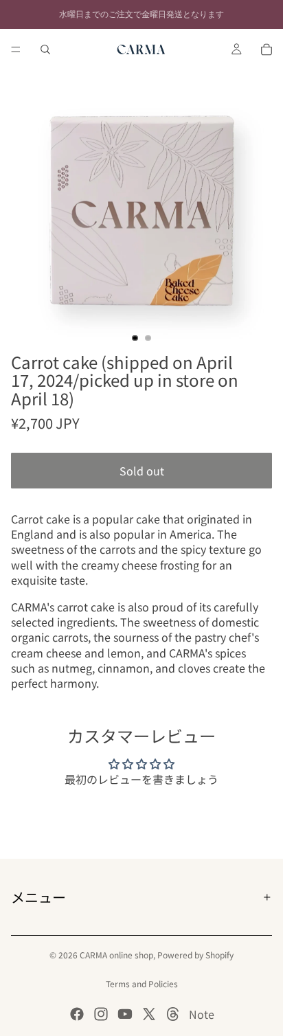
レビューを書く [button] (141, 817)
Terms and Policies (142, 983)
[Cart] (266, 49)
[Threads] (173, 1014)
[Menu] (16, 49)
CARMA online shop (116, 954)
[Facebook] (77, 1014)
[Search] (45, 49)
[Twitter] (149, 1014)
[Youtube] (125, 1014)
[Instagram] (101, 1014)
